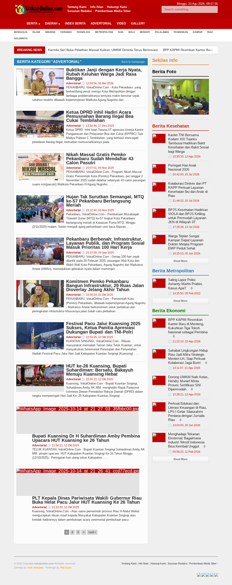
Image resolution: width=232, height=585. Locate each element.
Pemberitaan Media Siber (113, 11)
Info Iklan (96, 7)
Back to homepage (133, 61)
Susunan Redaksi (79, 11)
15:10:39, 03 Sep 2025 (97, 252)
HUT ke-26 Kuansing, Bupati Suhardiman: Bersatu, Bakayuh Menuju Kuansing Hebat (99, 370)
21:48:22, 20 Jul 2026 (183, 200)
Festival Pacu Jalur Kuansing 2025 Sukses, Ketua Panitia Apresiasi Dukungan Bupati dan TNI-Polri (103, 327)
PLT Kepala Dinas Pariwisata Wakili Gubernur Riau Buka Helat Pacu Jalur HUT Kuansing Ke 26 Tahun (87, 500)
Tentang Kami (77, 7)
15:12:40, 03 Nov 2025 (97, 210)
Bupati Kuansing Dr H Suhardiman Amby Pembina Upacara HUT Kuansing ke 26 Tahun (86, 437)
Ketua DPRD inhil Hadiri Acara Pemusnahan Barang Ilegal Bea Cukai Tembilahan (99, 116)
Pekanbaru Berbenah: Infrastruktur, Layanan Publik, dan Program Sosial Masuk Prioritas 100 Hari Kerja (105, 243)
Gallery (138, 23)
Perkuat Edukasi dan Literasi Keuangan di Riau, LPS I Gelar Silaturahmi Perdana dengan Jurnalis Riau (187, 411)
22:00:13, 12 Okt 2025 (97, 379)
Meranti (145, 32)
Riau (210, 32)
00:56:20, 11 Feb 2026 (184, 451)
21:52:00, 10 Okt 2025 (63, 507)
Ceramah (66, 32)
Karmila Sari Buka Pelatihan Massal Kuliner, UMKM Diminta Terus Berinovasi (103, 50)
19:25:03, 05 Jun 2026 (184, 253)
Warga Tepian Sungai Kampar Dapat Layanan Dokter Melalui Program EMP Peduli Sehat (185, 242)
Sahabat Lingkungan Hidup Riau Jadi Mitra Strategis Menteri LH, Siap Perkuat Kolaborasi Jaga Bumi (188, 356)
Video (121, 23)
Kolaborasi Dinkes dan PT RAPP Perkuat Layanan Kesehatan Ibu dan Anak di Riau (188, 189)
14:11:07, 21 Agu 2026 (184, 368)
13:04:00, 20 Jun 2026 (184, 425)
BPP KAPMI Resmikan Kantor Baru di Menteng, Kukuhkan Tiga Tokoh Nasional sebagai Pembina (188, 326)
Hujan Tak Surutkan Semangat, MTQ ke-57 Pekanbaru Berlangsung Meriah (105, 200)
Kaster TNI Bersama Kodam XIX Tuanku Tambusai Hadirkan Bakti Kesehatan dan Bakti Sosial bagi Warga (188, 143)
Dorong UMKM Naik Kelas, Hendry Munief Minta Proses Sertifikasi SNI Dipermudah (188, 383)
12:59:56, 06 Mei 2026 (97, 83)
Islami (36, 32)
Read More (181, 261)
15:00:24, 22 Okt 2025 (97, 294)
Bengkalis (20, 32)
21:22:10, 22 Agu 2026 (184, 341)
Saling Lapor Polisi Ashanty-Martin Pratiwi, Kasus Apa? (185, 284)
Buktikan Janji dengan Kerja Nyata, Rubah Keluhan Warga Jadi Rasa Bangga (104, 73)
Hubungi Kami (117, 7)
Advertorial (101, 23)
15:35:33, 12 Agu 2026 (184, 156)
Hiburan (50, 32)
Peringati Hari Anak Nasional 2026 (182, 167)
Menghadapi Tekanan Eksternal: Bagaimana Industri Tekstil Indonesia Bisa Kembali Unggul (186, 440)
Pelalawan (162, 32)
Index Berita (75, 23)
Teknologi (83, 32)
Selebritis (21, 38)
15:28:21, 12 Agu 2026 (184, 394)
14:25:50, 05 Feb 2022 (184, 293)
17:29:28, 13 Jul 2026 (183, 227)
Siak (120, 32)
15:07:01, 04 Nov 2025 (97, 167)
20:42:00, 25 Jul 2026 (183, 174)
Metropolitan (104, 32)
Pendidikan (181, 32)
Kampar (197, 32)
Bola (131, 32)
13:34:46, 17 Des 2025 (97, 125)
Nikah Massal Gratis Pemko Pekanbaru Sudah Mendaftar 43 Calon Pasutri (99, 158)
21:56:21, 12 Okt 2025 (63, 445)
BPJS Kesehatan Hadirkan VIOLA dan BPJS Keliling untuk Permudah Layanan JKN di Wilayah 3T (188, 216)
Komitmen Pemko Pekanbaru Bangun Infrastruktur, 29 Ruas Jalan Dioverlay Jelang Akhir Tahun (105, 285)
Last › (92, 532)
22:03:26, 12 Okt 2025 (97, 337)
